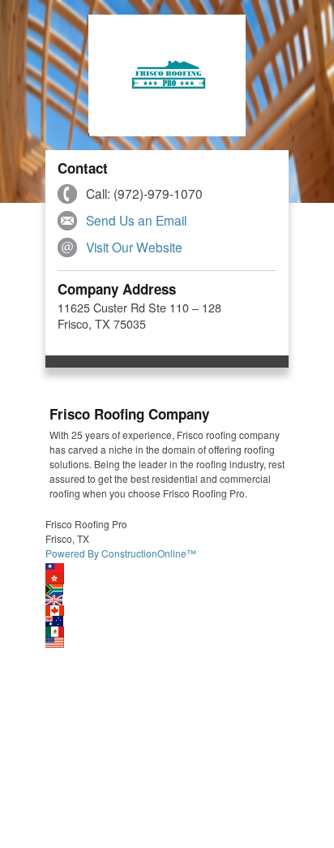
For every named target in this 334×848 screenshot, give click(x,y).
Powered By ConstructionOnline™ (120, 553)
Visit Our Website (134, 247)
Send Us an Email (136, 220)
